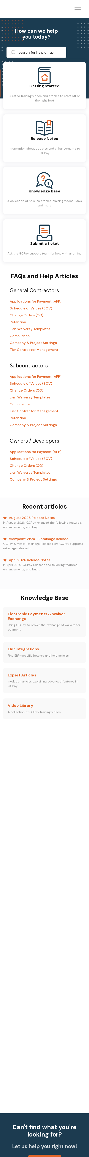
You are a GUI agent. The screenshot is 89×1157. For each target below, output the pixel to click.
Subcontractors (29, 365)
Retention (18, 322)
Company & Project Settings (33, 342)
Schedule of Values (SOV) (31, 308)
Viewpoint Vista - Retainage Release (38, 539)
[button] (78, 8)
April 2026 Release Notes (29, 560)
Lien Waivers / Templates (30, 329)
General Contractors (34, 290)
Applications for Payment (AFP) (35, 301)
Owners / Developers (34, 440)
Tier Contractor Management (34, 349)
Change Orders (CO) (26, 315)
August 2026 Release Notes (31, 517)
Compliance (20, 336)
